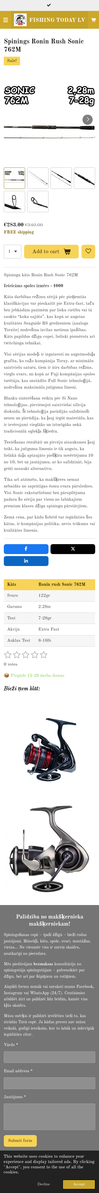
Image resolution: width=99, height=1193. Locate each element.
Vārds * (11, 1045)
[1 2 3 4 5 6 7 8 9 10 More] (12, 251)
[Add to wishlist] (88, 251)
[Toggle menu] (5, 20)
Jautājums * (15, 1097)
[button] (14, 178)
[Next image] (87, 120)
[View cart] (93, 20)
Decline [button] (43, 1184)
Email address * (18, 1071)
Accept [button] (79, 1184)
